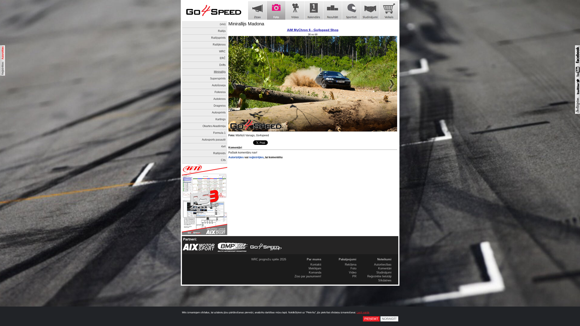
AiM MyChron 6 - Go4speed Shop (312, 30)
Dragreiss (220, 105)
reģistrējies (256, 157)
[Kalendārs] (313, 10)
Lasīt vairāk (363, 312)
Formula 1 (219, 132)
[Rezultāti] (332, 10)
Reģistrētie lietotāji (379, 276)
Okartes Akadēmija (214, 126)
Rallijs (222, 31)
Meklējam (315, 268)
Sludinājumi (384, 272)
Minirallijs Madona (246, 23)
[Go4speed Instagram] (577, 113)
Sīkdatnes (385, 280)
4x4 (223, 146)
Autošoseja (219, 85)
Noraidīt (389, 319)
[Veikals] (389, 10)
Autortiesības (383, 264)
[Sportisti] (351, 10)
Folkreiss (220, 92)
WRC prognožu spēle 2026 (268, 259)
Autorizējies (236, 157)
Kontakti (315, 264)
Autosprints (219, 112)
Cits (223, 160)
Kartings (220, 119)
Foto (353, 268)
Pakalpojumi (347, 259)
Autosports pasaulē (214, 139)
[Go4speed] (213, 10)
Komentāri (385, 268)
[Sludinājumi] (370, 10)
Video (352, 272)
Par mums (314, 259)
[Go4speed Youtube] (577, 77)
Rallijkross (219, 44)
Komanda (315, 272)
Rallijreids (219, 153)
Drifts (222, 65)
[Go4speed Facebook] (577, 63)
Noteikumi (384, 259)
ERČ (223, 58)
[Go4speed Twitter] (577, 94)
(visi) (223, 24)
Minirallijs (220, 71)
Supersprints (218, 78)
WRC (222, 51)
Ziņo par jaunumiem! (308, 276)
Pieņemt (371, 319)
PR (354, 276)
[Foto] (276, 10)
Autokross (219, 99)
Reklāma (350, 264)
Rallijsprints (218, 37)
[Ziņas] (257, 10)
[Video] (295, 10)
